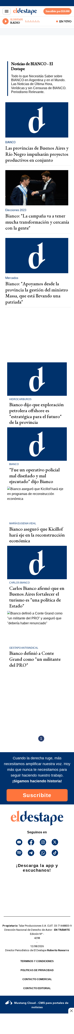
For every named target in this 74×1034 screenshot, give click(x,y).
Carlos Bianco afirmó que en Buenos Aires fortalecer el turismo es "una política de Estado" (36, 597)
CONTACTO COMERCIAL (37, 979)
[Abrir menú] (6, 11)
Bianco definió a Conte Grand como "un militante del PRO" (35, 659)
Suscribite (37, 795)
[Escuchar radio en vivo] (5, 21)
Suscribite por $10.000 (57, 11)
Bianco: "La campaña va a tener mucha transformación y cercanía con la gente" (37, 222)
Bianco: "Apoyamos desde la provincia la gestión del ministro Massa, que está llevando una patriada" (36, 293)
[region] (36, 49)
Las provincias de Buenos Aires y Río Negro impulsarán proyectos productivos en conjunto (36, 154)
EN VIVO (65, 21)
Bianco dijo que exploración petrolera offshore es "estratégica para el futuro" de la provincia (36, 413)
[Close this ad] (71, 1011)
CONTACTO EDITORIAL (37, 988)
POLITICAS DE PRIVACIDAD (37, 970)
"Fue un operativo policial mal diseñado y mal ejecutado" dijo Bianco (34, 475)
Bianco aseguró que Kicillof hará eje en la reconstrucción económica (37, 535)
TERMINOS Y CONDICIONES (37, 961)
